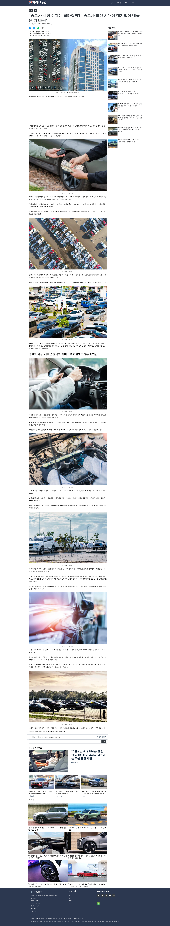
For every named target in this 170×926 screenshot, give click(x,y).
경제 (70, 898)
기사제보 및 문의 (35, 900)
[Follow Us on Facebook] (98, 895)
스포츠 (133, 3)
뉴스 (112, 3)
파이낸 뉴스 (36, 921)
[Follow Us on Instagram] (106, 895)
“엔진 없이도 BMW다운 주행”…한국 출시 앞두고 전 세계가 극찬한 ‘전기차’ (130, 69)
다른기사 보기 (101, 737)
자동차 (119, 3)
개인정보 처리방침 (35, 903)
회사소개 (33, 898)
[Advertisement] (68, 112)
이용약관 (33, 911)
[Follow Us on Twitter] (102, 895)
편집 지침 (33, 908)
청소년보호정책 (35, 906)
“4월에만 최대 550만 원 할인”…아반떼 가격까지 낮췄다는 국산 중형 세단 (130, 33)
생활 (125, 3)
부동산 (70, 900)
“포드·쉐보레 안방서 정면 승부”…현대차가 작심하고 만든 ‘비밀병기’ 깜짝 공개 (130, 117)
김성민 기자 (33, 24)
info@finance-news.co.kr (86, 919)
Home (30, 10)
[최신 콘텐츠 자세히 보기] (48, 817)
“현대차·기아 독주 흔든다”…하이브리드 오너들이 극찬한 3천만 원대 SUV (129, 129)
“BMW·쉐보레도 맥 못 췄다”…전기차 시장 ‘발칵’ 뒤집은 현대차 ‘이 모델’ (130, 106)
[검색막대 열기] (138, 2)
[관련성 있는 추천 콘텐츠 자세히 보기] (68, 761)
